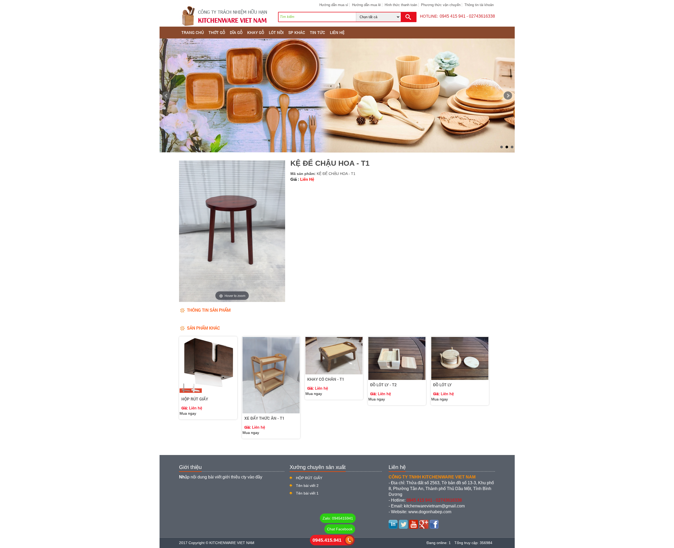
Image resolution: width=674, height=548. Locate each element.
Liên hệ (337, 32)
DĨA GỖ (236, 32)
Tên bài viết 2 (307, 485)
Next (508, 95)
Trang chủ (192, 32)
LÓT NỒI (276, 32)
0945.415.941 (327, 540)
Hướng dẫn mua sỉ (333, 5)
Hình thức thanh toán (401, 5)
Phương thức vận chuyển (440, 5)
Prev (166, 95)
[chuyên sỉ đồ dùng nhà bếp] (337, 95)
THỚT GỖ (217, 32)
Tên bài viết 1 (307, 493)
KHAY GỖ (255, 32)
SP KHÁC (296, 32)
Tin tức (317, 32)
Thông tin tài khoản (479, 5)
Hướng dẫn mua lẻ (366, 5)
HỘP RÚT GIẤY (309, 478)
